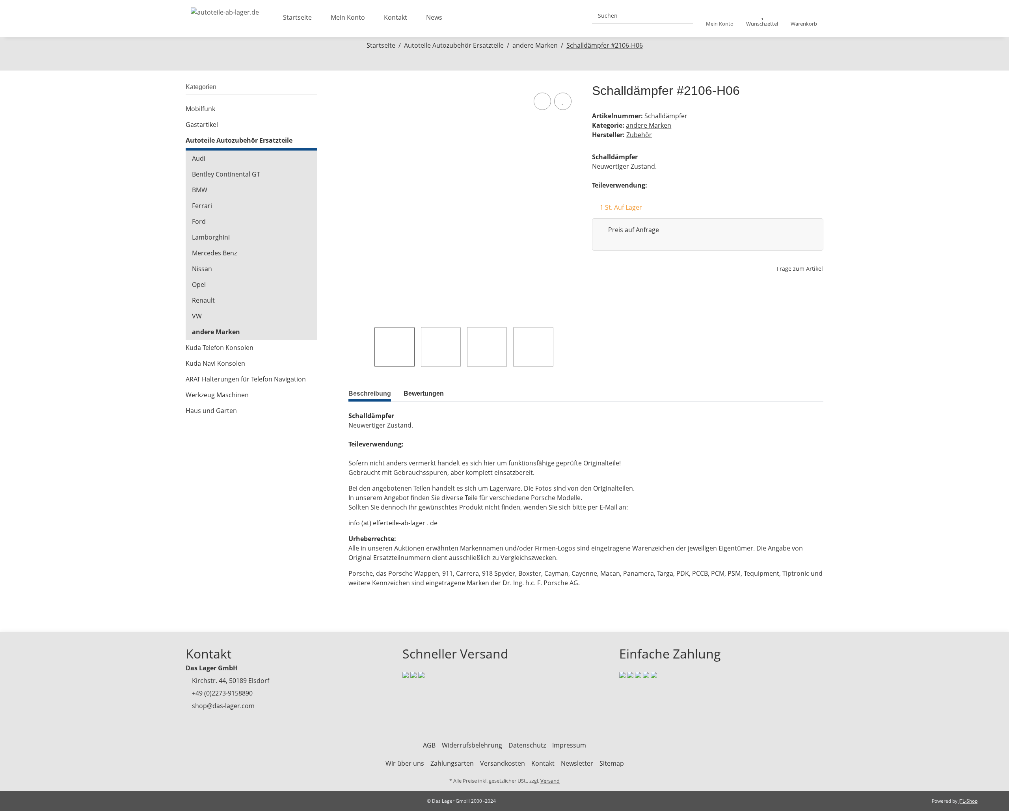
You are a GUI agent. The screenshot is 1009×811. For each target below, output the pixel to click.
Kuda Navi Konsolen (215, 363)
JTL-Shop (968, 801)
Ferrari (202, 205)
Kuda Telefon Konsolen (219, 347)
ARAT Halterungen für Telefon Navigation (246, 379)
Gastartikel (202, 124)
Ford (199, 221)
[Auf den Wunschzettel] (563, 101)
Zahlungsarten (452, 763)
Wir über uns (404, 763)
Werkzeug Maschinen (217, 395)
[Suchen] (684, 15)
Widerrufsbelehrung (472, 745)
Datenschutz (527, 745)
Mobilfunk (200, 108)
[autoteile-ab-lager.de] (225, 10)
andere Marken (648, 125)
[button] (720, 18)
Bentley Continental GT (226, 174)
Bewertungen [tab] (424, 393)
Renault (203, 300)
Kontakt (395, 17)
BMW (199, 190)
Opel (199, 284)
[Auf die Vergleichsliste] (542, 101)
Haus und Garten (211, 410)
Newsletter (577, 763)
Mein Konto (348, 17)
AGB (429, 745)
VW (197, 316)
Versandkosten (502, 763)
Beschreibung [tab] (369, 393)
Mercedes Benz (214, 253)
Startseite (297, 17)
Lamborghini (211, 237)
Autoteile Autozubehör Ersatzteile (239, 140)
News (434, 17)
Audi (198, 158)
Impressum (569, 745)
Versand (550, 780)
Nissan (202, 268)
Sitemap (611, 763)
